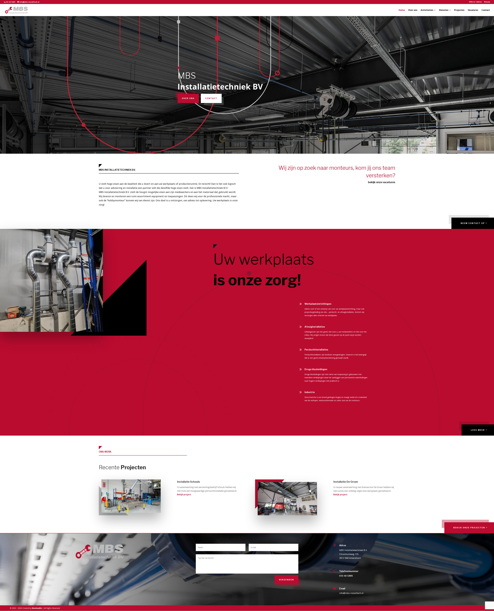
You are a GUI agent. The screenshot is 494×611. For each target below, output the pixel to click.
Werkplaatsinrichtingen (318, 303)
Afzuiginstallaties (315, 326)
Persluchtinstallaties (316, 349)
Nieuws (487, 2)
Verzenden (286, 580)
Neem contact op (473, 223)
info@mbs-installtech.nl (351, 593)
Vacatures (473, 10)
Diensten (443, 10)
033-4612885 (346, 575)
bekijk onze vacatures (381, 182)
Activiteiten (427, 10)
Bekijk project (184, 494)
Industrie (310, 392)
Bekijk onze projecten (469, 528)
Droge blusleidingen (316, 369)
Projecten (459, 10)
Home (402, 10)
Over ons (412, 10)
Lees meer (478, 430)
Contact (486, 10)
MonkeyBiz (37, 608)
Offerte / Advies (475, 2)
